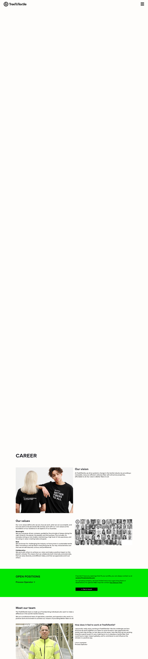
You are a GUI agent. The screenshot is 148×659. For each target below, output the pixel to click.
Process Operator (24, 581)
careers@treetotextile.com (85, 578)
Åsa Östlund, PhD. (116, 582)
